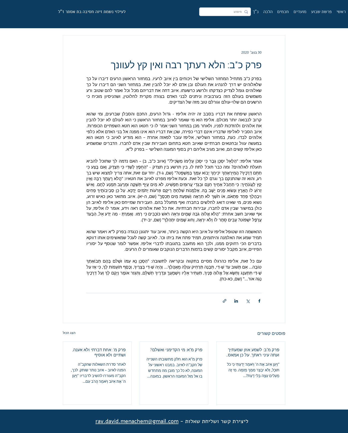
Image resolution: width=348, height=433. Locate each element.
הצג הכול (69, 332)
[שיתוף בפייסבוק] (259, 301)
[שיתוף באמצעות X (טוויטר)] (247, 301)
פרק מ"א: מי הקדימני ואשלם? (176, 349)
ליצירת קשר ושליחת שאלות (216, 421)
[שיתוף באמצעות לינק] (224, 301)
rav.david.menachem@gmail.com (136, 421)
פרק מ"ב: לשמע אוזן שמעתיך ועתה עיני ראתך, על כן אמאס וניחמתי (253, 352)
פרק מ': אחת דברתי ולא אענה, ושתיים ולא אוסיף (99, 352)
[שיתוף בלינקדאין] (236, 301)
